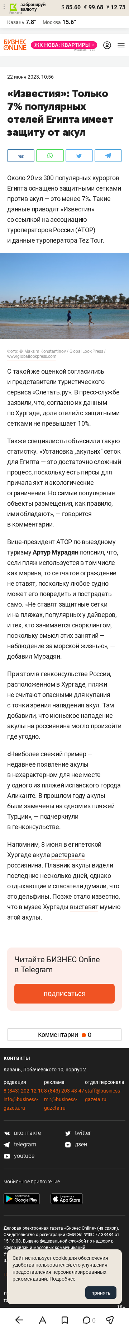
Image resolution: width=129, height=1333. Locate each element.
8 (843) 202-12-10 (24, 1091)
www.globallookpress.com (31, 356)
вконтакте (27, 1132)
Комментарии (64, 1034)
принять (100, 1293)
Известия (77, 209)
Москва (52, 22)
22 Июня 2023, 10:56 (30, 77)
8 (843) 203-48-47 (64, 1091)
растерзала (68, 855)
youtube (23, 1155)
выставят (84, 907)
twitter (82, 1132)
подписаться (65, 993)
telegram (24, 1144)
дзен (80, 1144)
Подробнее (62, 1279)
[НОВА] (62, 45)
